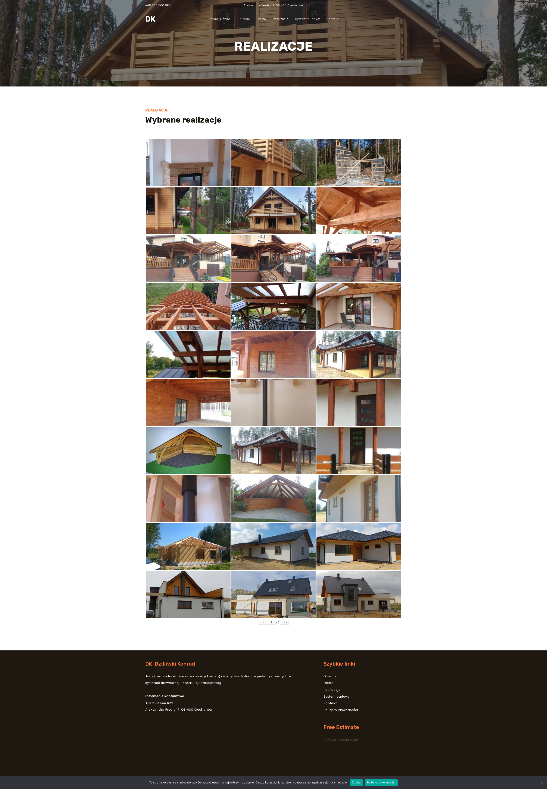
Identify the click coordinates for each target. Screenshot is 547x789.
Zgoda (356, 782)
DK (150, 19)
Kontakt (332, 19)
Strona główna (220, 19)
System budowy (307, 19)
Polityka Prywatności (340, 710)
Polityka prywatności (381, 782)
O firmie (243, 19)
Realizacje (280, 19)
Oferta (261, 19)
